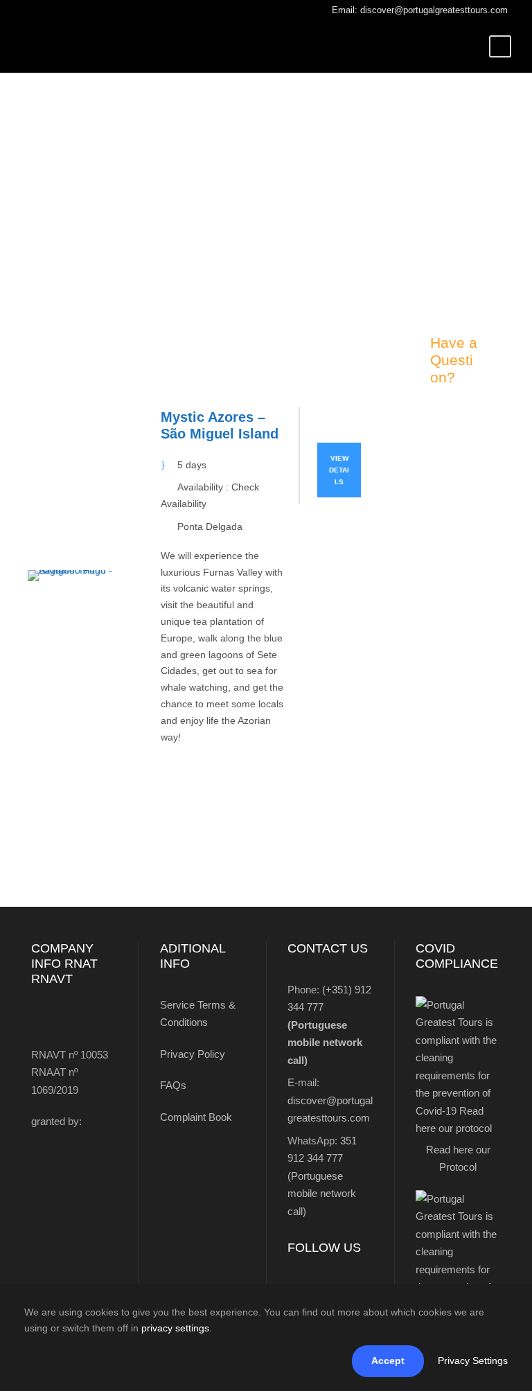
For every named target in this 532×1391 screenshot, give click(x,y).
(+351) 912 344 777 (329, 1025)
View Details (339, 470)
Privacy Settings (473, 1360)
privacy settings (175, 1328)
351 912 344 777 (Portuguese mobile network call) (322, 1176)
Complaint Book (196, 1117)
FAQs (173, 1085)
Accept (388, 1360)
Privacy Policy (192, 1054)
